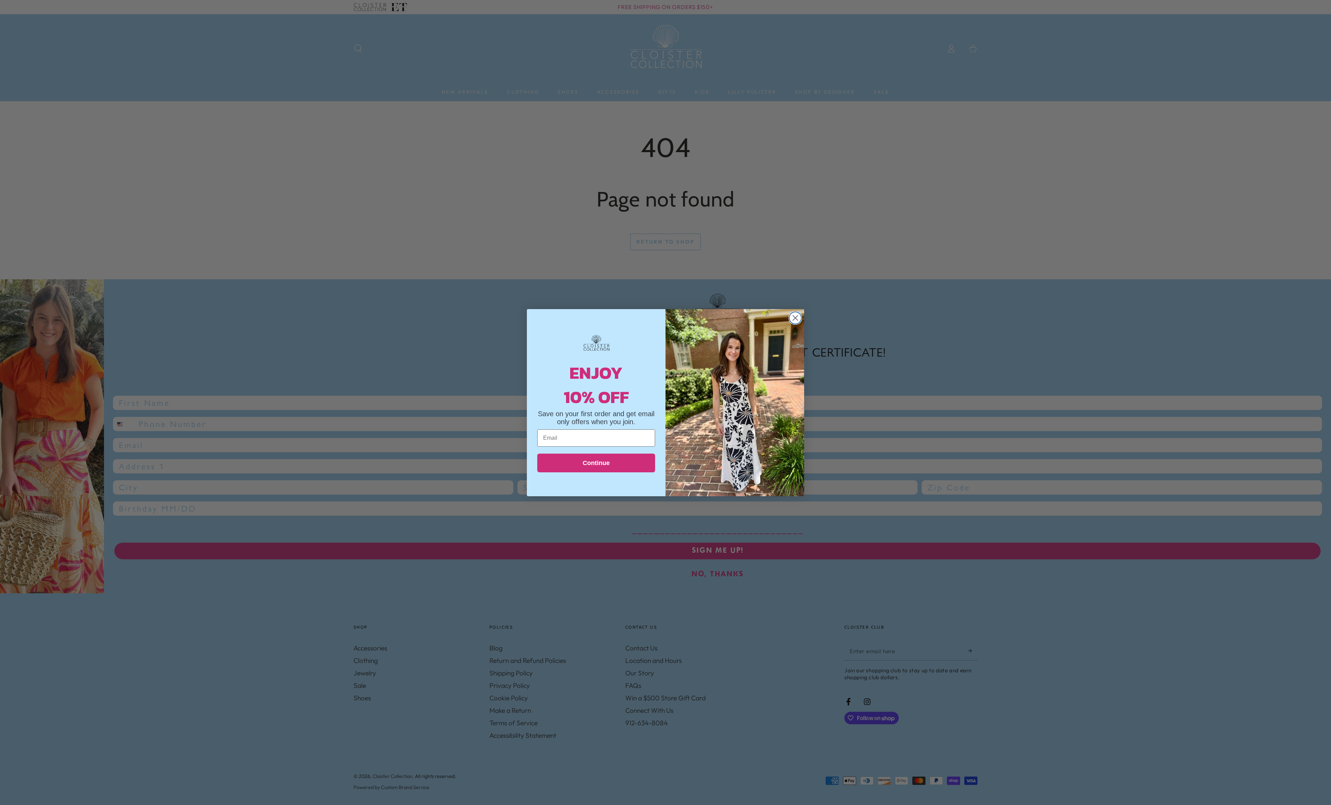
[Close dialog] (795, 318)
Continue (596, 463)
